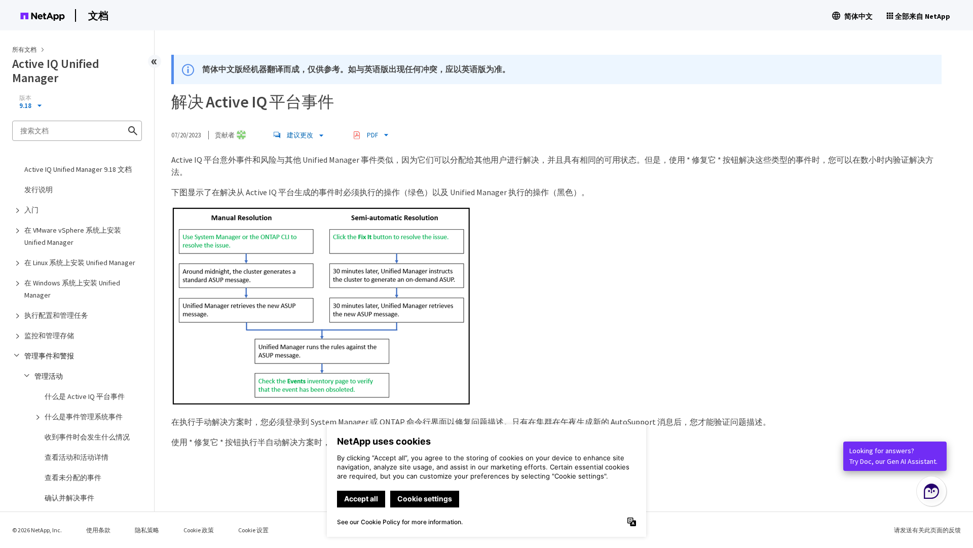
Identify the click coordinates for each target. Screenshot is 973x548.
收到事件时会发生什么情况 (87, 437)
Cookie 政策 (198, 530)
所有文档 (24, 49)
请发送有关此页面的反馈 (927, 530)
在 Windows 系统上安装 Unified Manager (72, 289)
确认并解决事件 (69, 497)
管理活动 (48, 376)
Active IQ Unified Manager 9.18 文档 (78, 169)
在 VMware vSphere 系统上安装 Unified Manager (72, 236)
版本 (25, 98)
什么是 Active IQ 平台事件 (85, 396)
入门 (31, 209)
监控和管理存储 (49, 335)
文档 (98, 15)
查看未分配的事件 (73, 477)
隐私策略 (147, 530)
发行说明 (38, 189)
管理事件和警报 (49, 355)
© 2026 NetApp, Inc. (37, 530)
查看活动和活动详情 (76, 457)
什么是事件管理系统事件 (84, 416)
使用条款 (98, 530)
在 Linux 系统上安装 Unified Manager (79, 262)
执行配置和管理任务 (56, 315)
